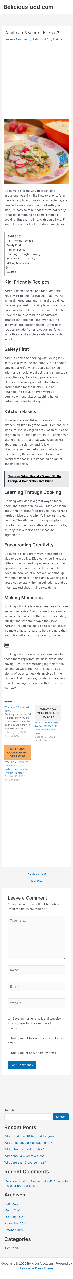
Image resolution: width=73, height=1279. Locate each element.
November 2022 (15, 1223)
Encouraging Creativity (20, 258)
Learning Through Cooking (23, 254)
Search (9, 1110)
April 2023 (11, 1203)
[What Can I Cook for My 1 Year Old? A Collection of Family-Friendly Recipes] (17, 752)
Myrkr (8, 1181)
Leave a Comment (17, 39)
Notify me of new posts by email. (34, 1053)
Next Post (36, 881)
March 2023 (12, 1210)
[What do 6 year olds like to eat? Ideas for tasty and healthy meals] (48, 713)
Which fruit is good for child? (24, 1149)
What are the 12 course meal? (25, 1162)
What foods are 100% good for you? (29, 1136)
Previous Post (36, 873)
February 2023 (14, 1217)
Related (11, 272)
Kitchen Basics (15, 249)
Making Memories (17, 263)
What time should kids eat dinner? (28, 1142)
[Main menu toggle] (65, 7)
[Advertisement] (36, 81)
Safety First (13, 245)
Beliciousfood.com (29, 6)
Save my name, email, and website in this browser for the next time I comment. (36, 1023)
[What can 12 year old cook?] (19, 721)
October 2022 (14, 1230)
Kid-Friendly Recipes (19, 240)
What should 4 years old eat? (24, 1156)
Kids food (39, 39)
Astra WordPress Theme (37, 1268)
